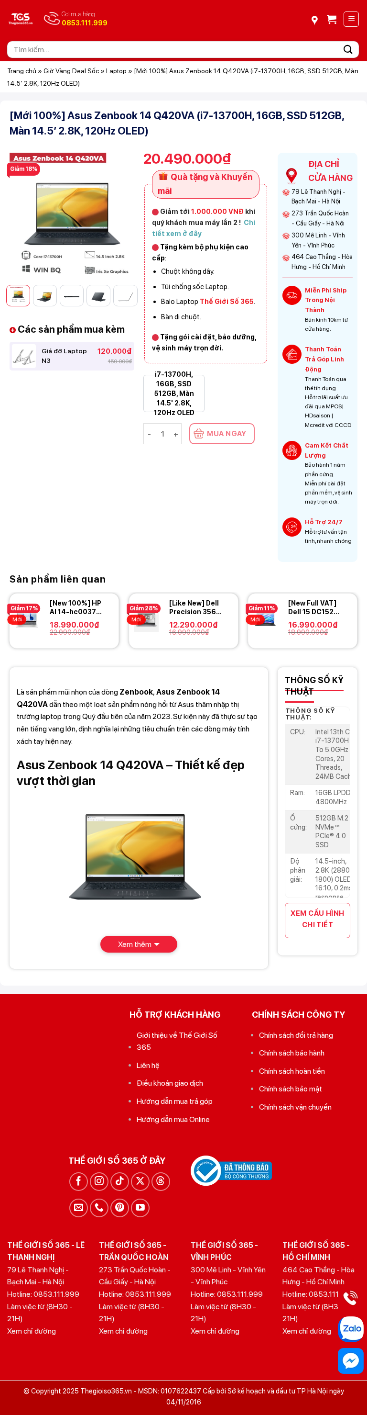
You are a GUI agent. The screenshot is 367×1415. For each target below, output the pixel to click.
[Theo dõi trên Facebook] (78, 1181)
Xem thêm (134, 944)
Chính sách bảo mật (290, 1088)
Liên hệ (148, 1065)
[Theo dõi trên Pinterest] (119, 1208)
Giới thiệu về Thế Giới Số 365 (177, 1041)
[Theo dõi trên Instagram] (99, 1181)
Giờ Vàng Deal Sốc (71, 71)
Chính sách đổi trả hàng (296, 1035)
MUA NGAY (227, 433)
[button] (331, 19)
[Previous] (23, 214)
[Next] (119, 214)
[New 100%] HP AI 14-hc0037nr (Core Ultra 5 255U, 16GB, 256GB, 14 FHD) (76, 607)
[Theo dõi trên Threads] (160, 1181)
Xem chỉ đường (31, 1331)
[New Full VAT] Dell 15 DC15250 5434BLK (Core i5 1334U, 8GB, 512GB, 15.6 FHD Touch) (315, 607)
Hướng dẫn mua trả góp (175, 1101)
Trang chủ (21, 71)
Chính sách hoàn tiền (292, 1071)
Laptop (116, 71)
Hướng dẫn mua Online (173, 1119)
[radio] (174, 393)
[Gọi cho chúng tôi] (99, 1208)
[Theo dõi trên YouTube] (140, 1208)
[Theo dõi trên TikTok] (119, 1181)
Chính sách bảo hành (291, 1052)
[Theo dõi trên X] (140, 1181)
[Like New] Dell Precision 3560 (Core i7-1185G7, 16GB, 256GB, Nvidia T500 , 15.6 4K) (195, 607)
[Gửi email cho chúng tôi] (78, 1208)
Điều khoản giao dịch (170, 1083)
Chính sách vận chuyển (295, 1107)
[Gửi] (348, 49)
